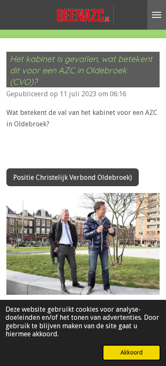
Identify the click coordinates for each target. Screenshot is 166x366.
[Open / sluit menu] (156, 15)
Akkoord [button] (131, 352)
